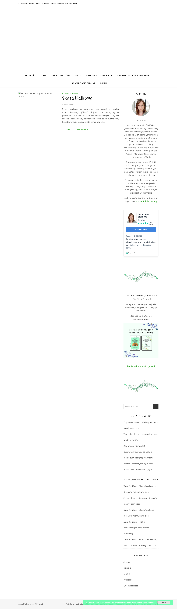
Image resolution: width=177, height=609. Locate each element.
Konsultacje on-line (83, 83)
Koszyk (46, 3)
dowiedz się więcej (78, 130)
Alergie (66, 94)
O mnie (104, 83)
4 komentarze (68, 104)
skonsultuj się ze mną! (146, 201)
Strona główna (26, 3)
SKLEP (78, 75)
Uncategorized (130, 586)
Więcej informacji (148, 602)
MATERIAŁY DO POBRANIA (99, 75)
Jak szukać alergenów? (56, 75)
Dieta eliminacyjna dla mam (64, 3)
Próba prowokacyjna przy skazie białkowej (136, 528)
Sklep (38, 3)
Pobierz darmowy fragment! (141, 366)
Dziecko (77, 94)
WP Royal (39, 604)
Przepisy (127, 580)
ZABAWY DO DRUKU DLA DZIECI (133, 75)
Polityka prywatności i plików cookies (82, 604)
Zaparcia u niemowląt (134, 446)
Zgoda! (164, 602)
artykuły (30, 75)
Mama (126, 574)
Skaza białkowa (77, 98)
